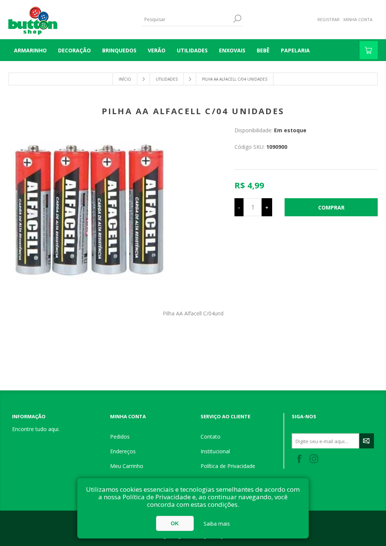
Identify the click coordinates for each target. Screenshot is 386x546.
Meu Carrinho (126, 466)
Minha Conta (357, 19)
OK (175, 523)
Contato (211, 436)
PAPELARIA (295, 50)
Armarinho (30, 50)
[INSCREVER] (366, 440)
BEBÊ (263, 50)
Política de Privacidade (228, 466)
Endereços (123, 451)
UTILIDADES (192, 50)
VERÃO (156, 50)
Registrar (328, 19)
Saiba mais (217, 523)
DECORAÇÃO (74, 50)
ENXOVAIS (232, 50)
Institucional (215, 451)
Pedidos (120, 436)
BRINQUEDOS (119, 50)
